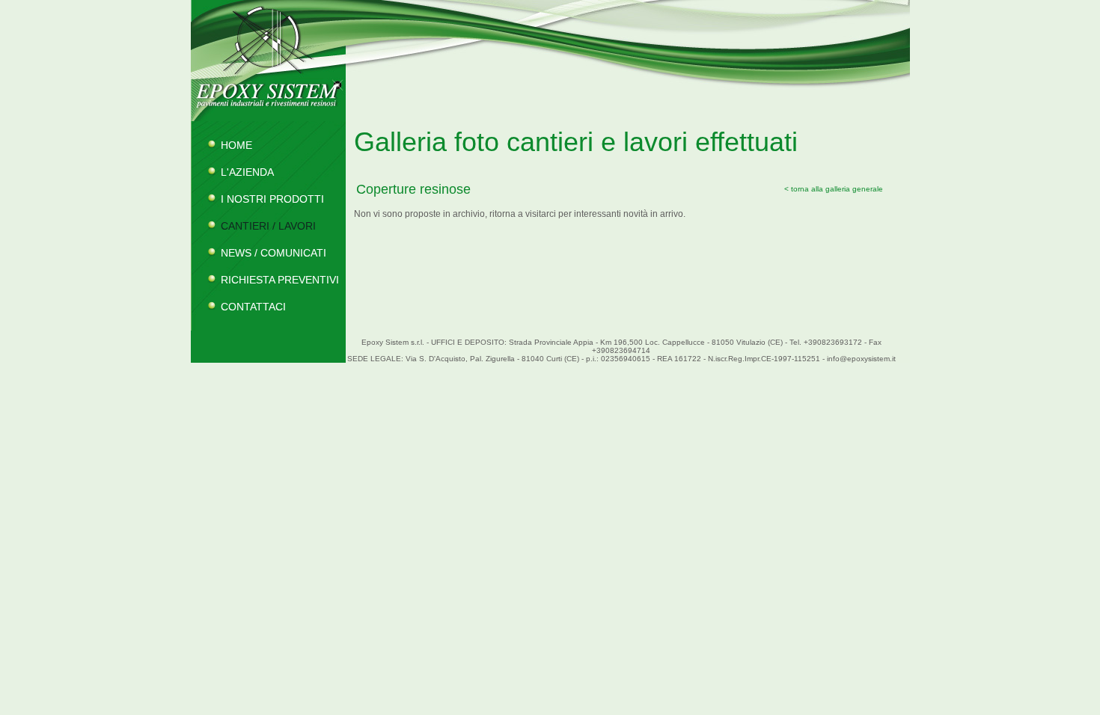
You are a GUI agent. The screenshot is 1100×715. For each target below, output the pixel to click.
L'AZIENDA (247, 172)
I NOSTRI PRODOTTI (272, 199)
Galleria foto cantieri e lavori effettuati (576, 141)
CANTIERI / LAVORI (268, 226)
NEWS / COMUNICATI (273, 253)
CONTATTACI (253, 307)
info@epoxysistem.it (861, 359)
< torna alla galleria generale (833, 189)
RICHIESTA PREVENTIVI (280, 280)
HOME (236, 145)
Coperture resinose (413, 189)
